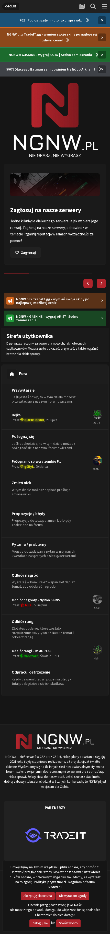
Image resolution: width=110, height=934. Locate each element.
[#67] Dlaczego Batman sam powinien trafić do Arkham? (50, 69)
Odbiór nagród (25, 575)
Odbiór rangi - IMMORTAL (31, 650)
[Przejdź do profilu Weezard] (97, 650)
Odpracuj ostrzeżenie (31, 672)
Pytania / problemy (29, 544)
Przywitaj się (23, 390)
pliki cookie (69, 867)
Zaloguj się (40, 923)
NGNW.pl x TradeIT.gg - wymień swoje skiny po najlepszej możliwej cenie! (52, 37)
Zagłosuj (28, 252)
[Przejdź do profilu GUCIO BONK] (97, 414)
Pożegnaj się (23, 436)
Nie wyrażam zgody (72, 896)
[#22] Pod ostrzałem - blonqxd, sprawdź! (50, 20)
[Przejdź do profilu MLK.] (97, 599)
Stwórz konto (68, 923)
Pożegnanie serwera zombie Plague (40, 461)
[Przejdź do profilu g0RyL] (97, 460)
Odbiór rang (23, 621)
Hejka (16, 415)
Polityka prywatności (50, 882)
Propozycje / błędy (28, 513)
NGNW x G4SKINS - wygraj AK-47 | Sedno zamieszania (50, 54)
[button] (88, 283)
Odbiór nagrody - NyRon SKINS (36, 600)
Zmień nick (21, 482)
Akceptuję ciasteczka (38, 896)
